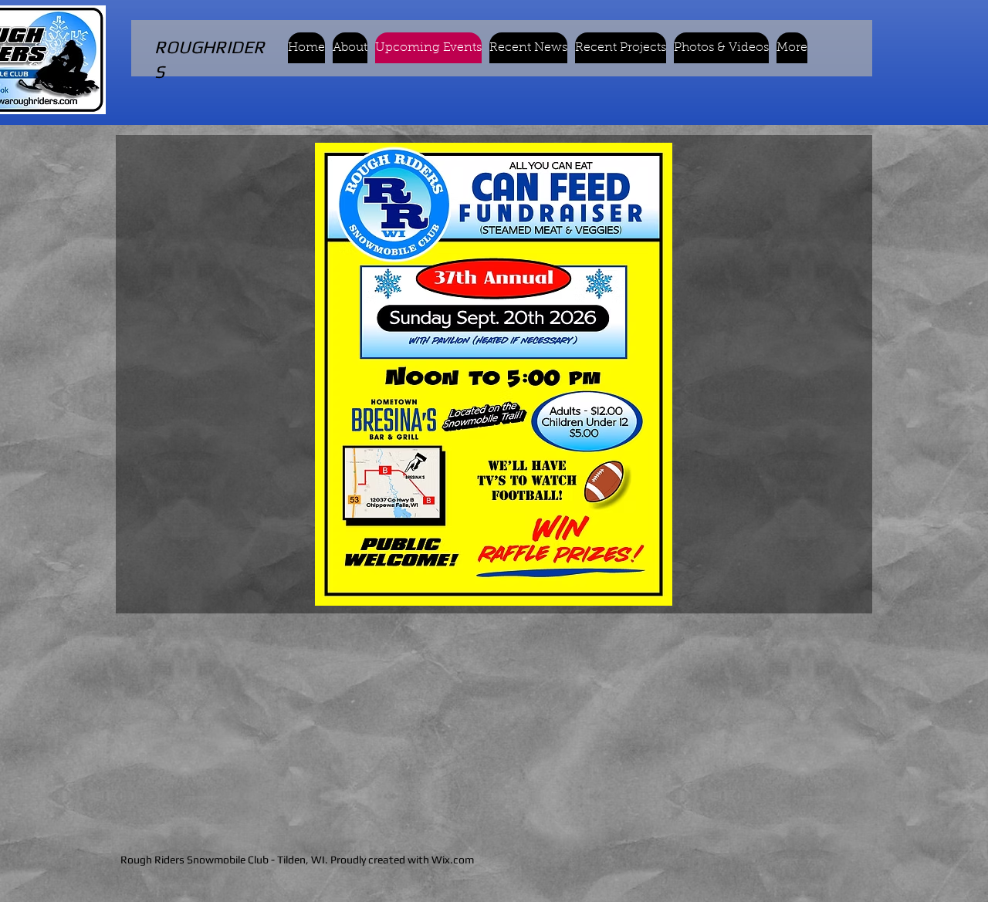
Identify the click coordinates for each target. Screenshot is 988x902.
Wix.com (452, 859)
